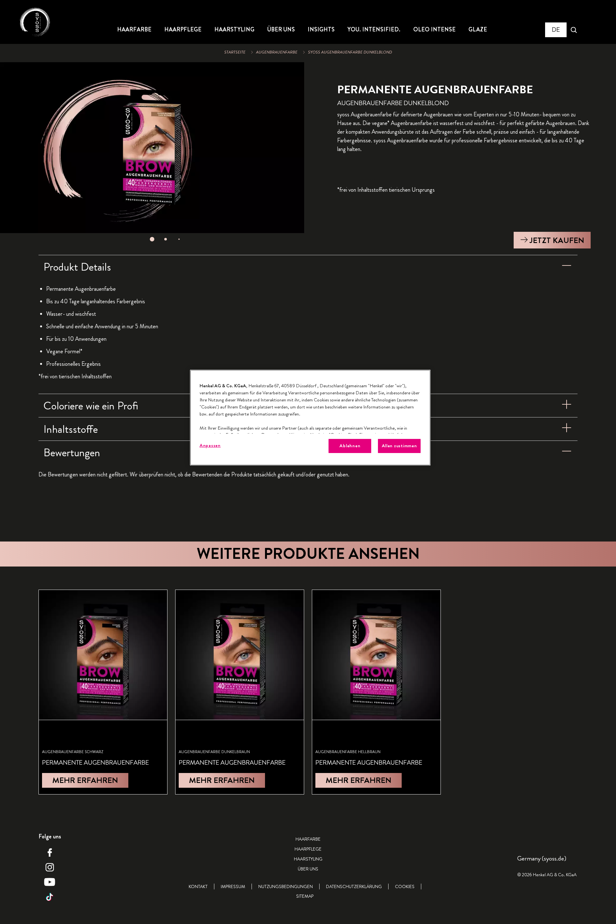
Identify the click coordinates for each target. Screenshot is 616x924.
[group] (152, 153)
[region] (310, 418)
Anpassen (210, 445)
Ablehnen (349, 445)
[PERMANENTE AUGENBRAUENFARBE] (103, 692)
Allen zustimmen (399, 445)
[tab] (152, 239)
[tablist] (152, 239)
